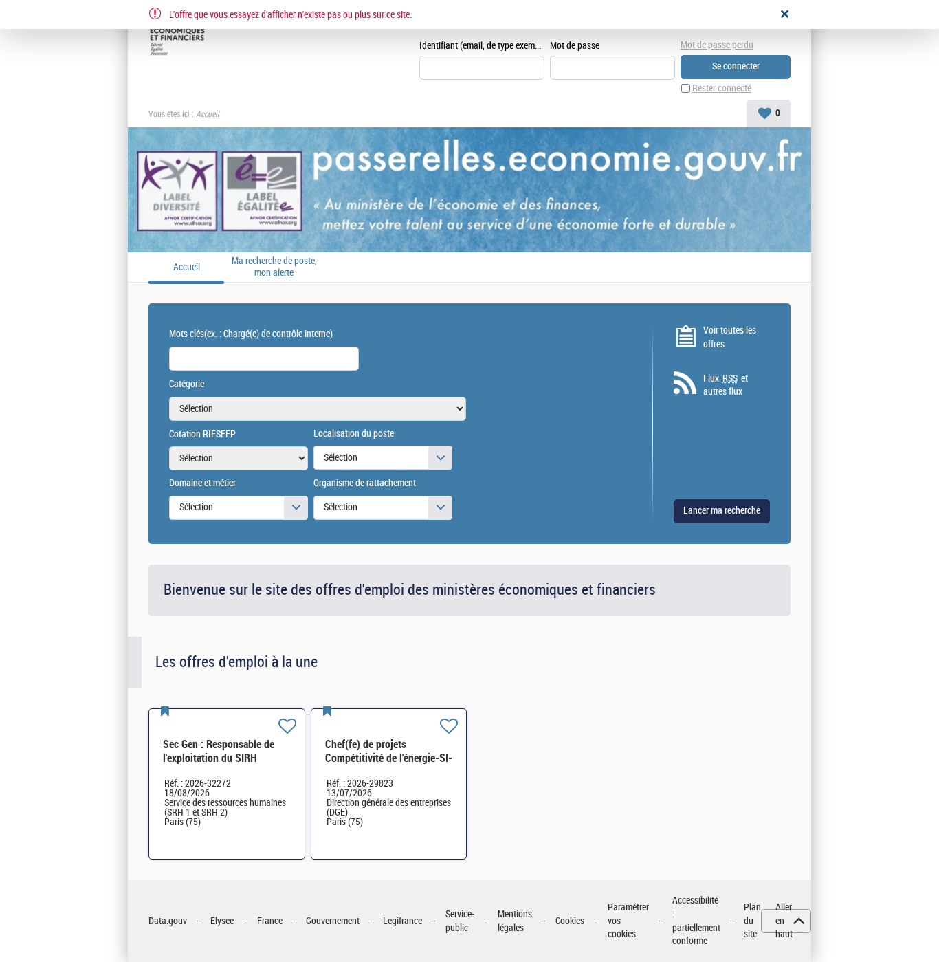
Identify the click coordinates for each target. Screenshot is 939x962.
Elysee (222, 921)
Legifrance (402, 921)
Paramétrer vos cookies (628, 920)
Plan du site (752, 920)
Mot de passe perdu (717, 45)
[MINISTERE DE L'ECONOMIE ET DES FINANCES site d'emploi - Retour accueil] (179, 35)
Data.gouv (167, 921)
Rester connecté (721, 88)
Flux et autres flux (725, 385)
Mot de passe (574, 46)
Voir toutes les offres (729, 337)
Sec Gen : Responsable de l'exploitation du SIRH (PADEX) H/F (218, 758)
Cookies (569, 921)
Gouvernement (333, 921)
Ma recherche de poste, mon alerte (274, 267)
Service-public (459, 921)
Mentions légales (515, 921)
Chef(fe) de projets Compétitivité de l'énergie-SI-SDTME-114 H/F (388, 758)
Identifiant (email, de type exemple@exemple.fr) (481, 46)
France (270, 921)
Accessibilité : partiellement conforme (696, 921)
